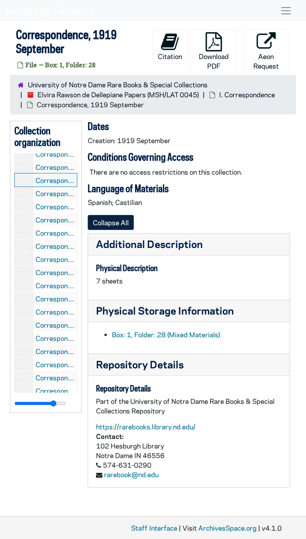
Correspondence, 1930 (71, 364)
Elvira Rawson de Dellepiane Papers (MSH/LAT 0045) (118, 94)
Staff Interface (154, 527)
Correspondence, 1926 (71, 311)
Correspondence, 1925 (71, 298)
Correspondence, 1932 (71, 390)
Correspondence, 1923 (71, 272)
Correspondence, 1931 (71, 377)
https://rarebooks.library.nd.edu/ (146, 426)
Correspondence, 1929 (71, 351)
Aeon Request (266, 61)
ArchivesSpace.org (227, 527)
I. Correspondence (247, 94)
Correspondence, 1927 (71, 325)
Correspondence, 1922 (71, 259)
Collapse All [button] (111, 222)
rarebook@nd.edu (131, 474)
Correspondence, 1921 (71, 246)
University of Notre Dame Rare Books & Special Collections (118, 84)
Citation (170, 56)
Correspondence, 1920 (71, 232)
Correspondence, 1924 (71, 285)
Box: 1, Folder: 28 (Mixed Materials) (166, 334)
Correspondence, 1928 (71, 338)
